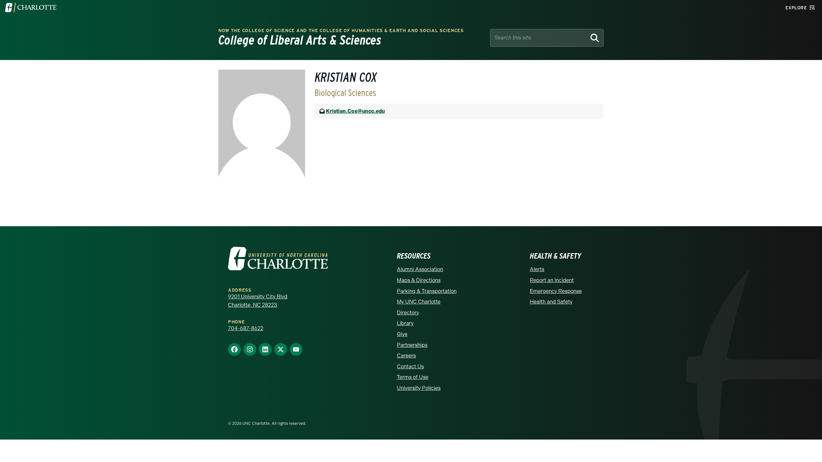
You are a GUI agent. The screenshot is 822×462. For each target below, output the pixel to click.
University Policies (419, 388)
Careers (406, 356)
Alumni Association (420, 269)
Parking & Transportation (427, 291)
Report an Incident (552, 280)
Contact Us (410, 367)
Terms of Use (412, 377)
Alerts (537, 269)
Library (405, 323)
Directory (408, 313)
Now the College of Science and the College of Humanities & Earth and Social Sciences (341, 30)
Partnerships (412, 345)
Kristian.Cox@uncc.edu (355, 111)
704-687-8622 (245, 328)
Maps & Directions (419, 280)
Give (402, 334)
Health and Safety (551, 302)
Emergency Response (556, 291)
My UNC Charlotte (419, 302)
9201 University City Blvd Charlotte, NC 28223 (257, 301)
